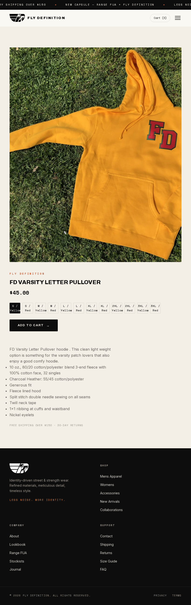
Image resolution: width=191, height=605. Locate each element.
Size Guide (108, 561)
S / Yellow (15, 308)
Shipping (107, 544)
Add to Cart (34, 325)
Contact (106, 536)
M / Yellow (40, 308)
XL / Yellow (91, 308)
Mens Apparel (111, 476)
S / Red (28, 308)
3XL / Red (155, 308)
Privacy (160, 595)
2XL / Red (129, 308)
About (14, 536)
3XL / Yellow (142, 308)
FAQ (103, 569)
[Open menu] (177, 18)
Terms (176, 595)
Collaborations (111, 510)
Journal (15, 569)
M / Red (53, 308)
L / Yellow (66, 308)
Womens (107, 485)
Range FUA (18, 553)
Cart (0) (160, 18)
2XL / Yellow (117, 308)
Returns (106, 553)
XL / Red (104, 308)
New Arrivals (110, 501)
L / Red (79, 308)
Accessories (110, 493)
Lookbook (18, 544)
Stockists (17, 561)
